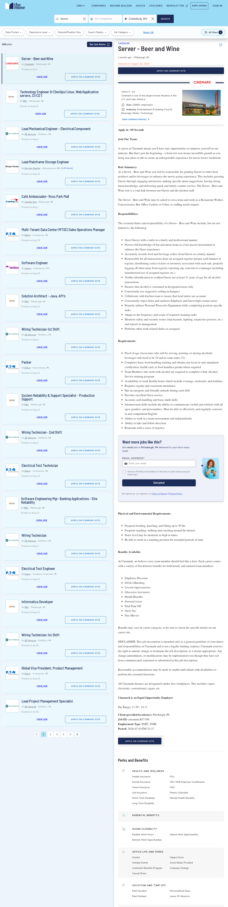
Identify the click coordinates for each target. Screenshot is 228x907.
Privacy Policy (176, 493)
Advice (140, 5)
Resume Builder (121, 5)
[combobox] (74, 19)
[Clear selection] (85, 19)
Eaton (28, 235)
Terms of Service (159, 493)
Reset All (148, 32)
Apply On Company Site (85, 77)
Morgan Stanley (32, 168)
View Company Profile (134, 119)
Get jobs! (159, 482)
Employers (199, 5)
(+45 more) (67, 168)
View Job (42, 76)
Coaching (156, 5)
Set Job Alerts (97, 44)
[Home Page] (15, 7)
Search (165, 19)
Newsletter (175, 5)
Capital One (31, 202)
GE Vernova (30, 134)
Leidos (28, 268)
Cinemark (29, 64)
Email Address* (133, 458)
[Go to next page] (77, 734)
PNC (25, 101)
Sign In (217, 5)
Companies (98, 5)
